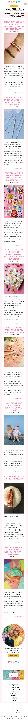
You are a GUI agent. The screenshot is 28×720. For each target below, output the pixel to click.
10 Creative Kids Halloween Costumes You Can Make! (14, 406)
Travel (21, 15)
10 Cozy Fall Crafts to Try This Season (14, 478)
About (14, 704)
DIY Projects (13, 687)
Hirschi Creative (17, 718)
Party (13, 696)
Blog (14, 706)
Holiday (13, 698)
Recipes (11, 15)
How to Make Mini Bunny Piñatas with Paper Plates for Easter (14, 551)
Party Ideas (19, 13)
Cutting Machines (13, 689)
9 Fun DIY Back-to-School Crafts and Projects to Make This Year (14, 101)
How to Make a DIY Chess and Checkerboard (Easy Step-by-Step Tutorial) (14, 254)
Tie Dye (13, 694)
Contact (14, 708)
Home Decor (16, 17)
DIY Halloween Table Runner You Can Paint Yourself (14, 330)
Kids (13, 692)
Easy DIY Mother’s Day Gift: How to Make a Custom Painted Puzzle (14, 176)
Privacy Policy (14, 710)
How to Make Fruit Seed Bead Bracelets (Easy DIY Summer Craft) (14, 25)
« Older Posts (6, 619)
